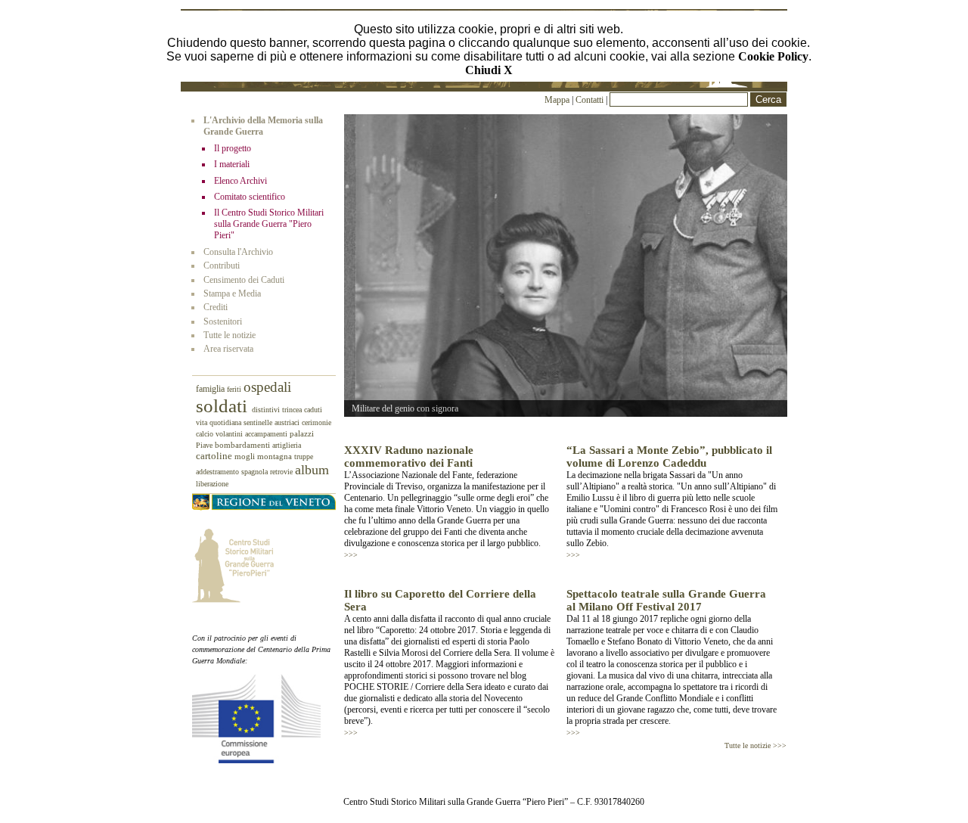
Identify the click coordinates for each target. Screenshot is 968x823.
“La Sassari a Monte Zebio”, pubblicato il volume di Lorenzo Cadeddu (669, 456)
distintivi (267, 409)
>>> (351, 555)
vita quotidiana (220, 422)
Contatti (591, 100)
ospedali (267, 387)
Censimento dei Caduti (243, 280)
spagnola (255, 471)
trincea (293, 409)
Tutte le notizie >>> (755, 745)
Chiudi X (489, 70)
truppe (303, 456)
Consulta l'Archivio (238, 252)
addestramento (218, 471)
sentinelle (259, 422)
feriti (235, 389)
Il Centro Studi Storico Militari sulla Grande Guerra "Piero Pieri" (269, 224)
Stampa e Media (232, 293)
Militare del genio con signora (405, 408)
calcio (206, 434)
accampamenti (267, 434)
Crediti (215, 307)
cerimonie (316, 422)
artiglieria (286, 445)
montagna (275, 456)
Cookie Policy (773, 56)
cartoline (215, 456)
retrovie (282, 471)
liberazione (212, 484)
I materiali (232, 164)
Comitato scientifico (249, 196)
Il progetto (232, 148)
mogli (245, 456)
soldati (224, 406)
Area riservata (228, 348)
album (312, 469)
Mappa (556, 100)
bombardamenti (243, 445)
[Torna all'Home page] (484, 84)
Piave (205, 445)
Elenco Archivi (240, 180)
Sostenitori (222, 321)
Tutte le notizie (229, 335)
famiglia (211, 389)
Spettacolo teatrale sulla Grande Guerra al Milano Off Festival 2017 (666, 600)
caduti (313, 409)
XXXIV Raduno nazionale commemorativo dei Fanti (408, 456)
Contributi (221, 265)
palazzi (302, 433)
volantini (230, 434)
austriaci (288, 422)
